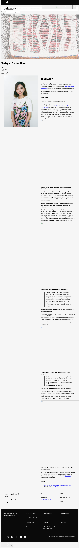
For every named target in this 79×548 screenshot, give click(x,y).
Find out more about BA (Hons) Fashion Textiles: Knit (57, 485)
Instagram (55, 486)
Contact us (63, 517)
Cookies (45, 517)
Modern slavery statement (32, 526)
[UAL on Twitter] (16, 537)
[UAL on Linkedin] (21, 537)
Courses (25, 8)
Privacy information (30, 513)
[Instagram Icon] (8, 500)
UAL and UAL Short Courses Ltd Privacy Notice (50, 527)
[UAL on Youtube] (25, 537)
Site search (3, 12)
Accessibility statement (31, 517)
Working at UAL (65, 513)
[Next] (7, 544)
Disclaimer (45, 522)
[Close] (11, 545)
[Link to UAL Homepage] (6, 2)
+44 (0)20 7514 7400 (46, 499)
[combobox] (13, 12)
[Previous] (3, 544)
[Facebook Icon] (11, 500)
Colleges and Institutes (35, 8)
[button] (70, 7)
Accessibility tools (49, 6)
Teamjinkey (68, 476)
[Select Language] (62, 7)
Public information (47, 513)
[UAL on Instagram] (8, 537)
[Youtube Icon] (8, 503)
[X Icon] (15, 500)
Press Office (64, 522)
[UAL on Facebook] (12, 537)
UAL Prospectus (30, 522)
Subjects (19, 8)
